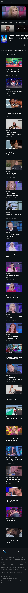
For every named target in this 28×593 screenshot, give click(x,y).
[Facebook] (18, 551)
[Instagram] (22, 551)
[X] (26, 551)
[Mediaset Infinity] (3, 2)
